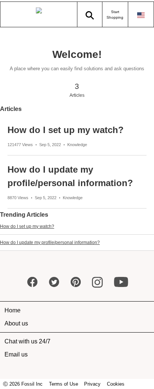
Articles (11, 109)
